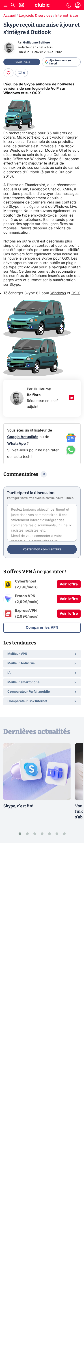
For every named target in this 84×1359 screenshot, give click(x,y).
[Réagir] (8, 73)
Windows (58, 293)
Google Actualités (22, 437)
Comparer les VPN (42, 627)
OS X (75, 293)
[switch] (68, 5)
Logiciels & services (35, 15)
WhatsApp (16, 443)
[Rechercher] (12, 5)
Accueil (9, 15)
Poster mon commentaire (42, 549)
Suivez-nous (22, 62)
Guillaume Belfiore (36, 42)
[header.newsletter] (21, 5)
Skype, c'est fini (18, 806)
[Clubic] (42, 5)
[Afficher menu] (5, 5)
